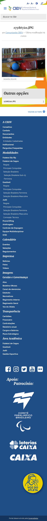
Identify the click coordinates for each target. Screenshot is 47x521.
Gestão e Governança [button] (15, 277)
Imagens (8, 273)
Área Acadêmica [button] (12, 338)
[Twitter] (24, 369)
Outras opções (16, 93)
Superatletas (33, 518)
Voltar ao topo (35, 112)
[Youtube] (32, 369)
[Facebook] (8, 369)
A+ (28, 3)
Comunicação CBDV (14, 33)
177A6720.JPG (10, 101)
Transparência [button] (11, 311)
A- (32, 3)
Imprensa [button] (8, 256)
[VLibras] (42, 3)
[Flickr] (40, 369)
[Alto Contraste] (37, 3)
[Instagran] (16, 369)
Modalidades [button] (10, 153)
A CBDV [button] (7, 122)
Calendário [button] (9, 240)
